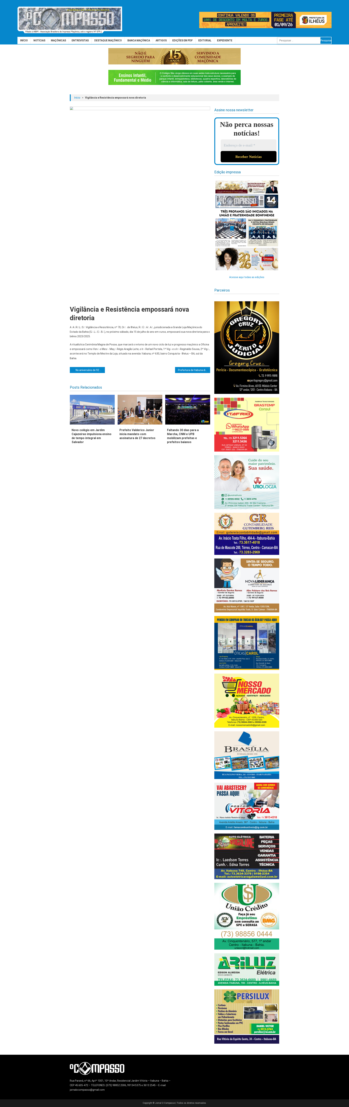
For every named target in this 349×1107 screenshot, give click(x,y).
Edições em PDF (182, 40)
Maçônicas (58, 40)
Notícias (39, 40)
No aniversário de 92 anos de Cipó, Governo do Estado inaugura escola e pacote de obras (90, 370)
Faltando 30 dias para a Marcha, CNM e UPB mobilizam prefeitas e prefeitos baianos (183, 436)
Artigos (161, 40)
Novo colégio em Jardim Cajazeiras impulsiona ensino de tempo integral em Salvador (91, 436)
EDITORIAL (204, 40)
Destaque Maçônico (108, 40)
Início (24, 40)
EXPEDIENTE (224, 40)
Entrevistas (80, 40)
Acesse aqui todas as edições (246, 277)
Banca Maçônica (138, 40)
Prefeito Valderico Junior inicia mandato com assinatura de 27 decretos (137, 434)
